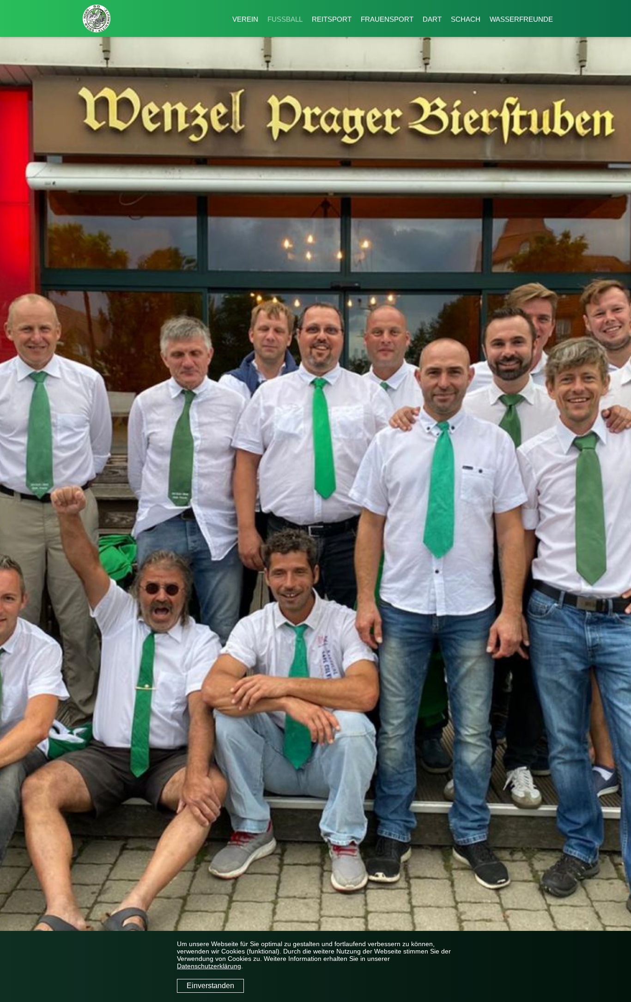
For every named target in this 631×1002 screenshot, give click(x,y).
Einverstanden (210, 986)
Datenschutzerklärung (209, 966)
